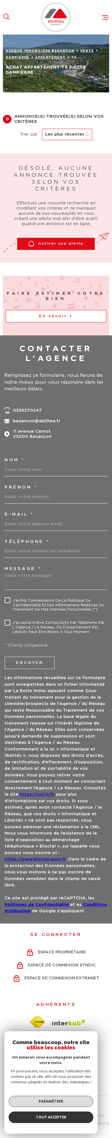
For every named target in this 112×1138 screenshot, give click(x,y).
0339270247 (27, 410)
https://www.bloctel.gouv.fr (35, 859)
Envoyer (29, 663)
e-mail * (19, 514)
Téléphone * (27, 541)
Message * (23, 569)
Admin (101, 1123)
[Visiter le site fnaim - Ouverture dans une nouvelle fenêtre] (37, 1022)
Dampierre (17, 57)
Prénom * (21, 487)
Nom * (15, 460)
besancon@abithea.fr (36, 421)
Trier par (29, 134)
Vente (87, 50)
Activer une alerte (61, 244)
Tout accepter (51, 1117)
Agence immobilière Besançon (40, 50)
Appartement (50, 57)
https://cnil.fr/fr (37, 794)
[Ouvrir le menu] (105, 17)
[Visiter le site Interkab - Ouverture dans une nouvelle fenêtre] (68, 1022)
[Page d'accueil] (56, 17)
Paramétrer (51, 1101)
